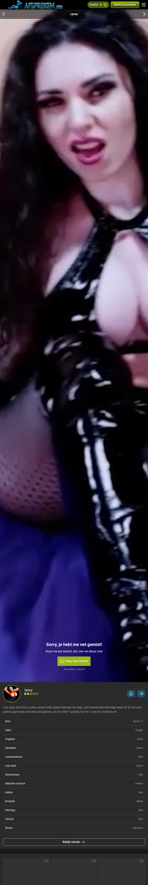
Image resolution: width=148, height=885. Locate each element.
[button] (131, 693)
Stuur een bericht (77, 661)
